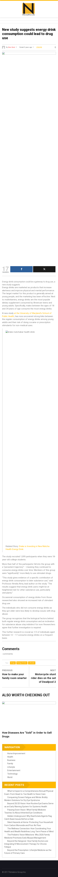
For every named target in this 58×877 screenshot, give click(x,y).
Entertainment (13, 770)
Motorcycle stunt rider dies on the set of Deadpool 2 (43, 678)
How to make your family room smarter (14, 676)
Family (10, 763)
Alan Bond (11, 47)
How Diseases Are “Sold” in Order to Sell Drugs (27, 734)
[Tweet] (44, 269)
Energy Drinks (22, 663)
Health (10, 757)
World (9, 777)
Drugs (13, 663)
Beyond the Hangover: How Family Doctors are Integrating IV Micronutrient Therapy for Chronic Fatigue (26, 844)
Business (11, 760)
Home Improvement (16, 753)
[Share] (21, 269)
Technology (12, 774)
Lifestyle (39, 47)
